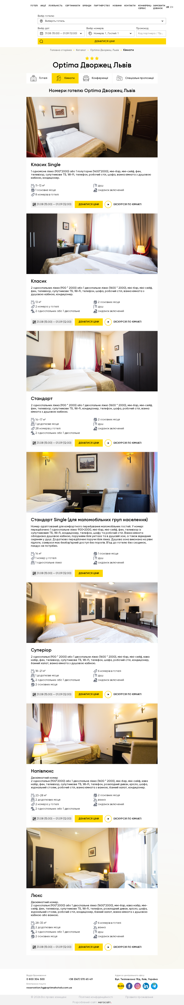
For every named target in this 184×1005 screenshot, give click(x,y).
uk (167, 7)
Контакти (129, 6)
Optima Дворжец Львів (104, 50)
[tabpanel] (92, 127)
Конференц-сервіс (145, 7)
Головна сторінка (61, 50)
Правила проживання (139, 997)
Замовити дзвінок (159, 7)
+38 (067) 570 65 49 (81, 979)
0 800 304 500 (35, 979)
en (171, 7)
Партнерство (102, 6)
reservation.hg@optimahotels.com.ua (49, 987)
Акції (43, 6)
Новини (117, 6)
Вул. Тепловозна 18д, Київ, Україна (136, 979)
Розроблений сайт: (92, 1002)
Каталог (81, 50)
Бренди (87, 6)
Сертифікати (72, 6)
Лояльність (56, 6)
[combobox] (102, 21)
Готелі (34, 6)
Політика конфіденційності (96, 997)
